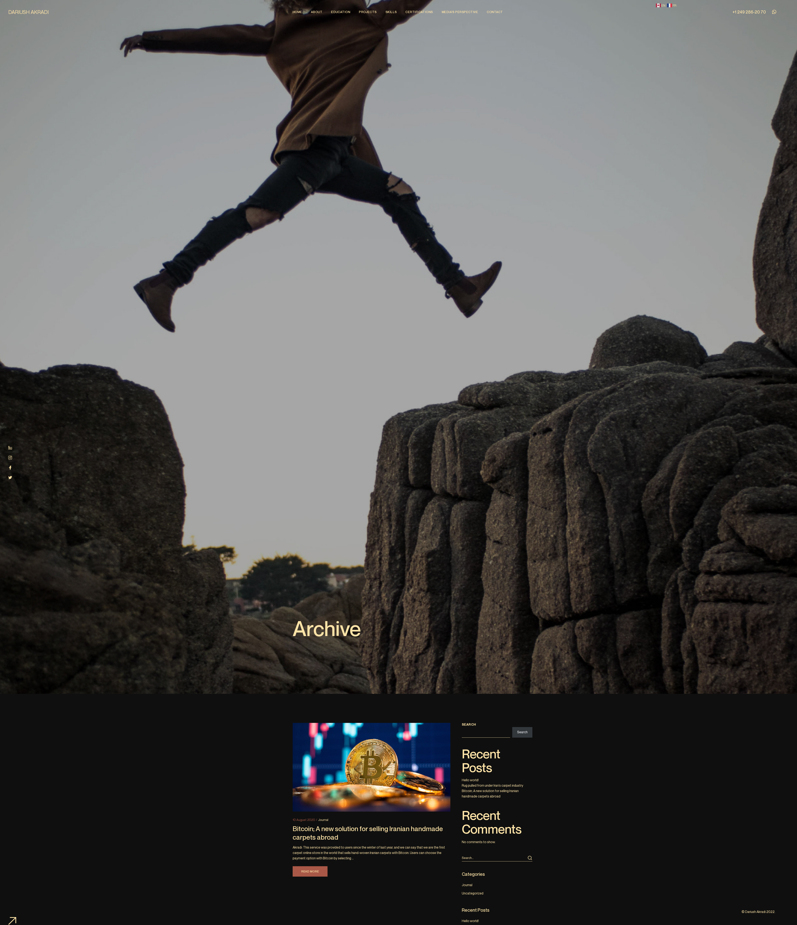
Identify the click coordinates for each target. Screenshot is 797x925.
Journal (323, 820)
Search (469, 724)
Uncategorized (472, 893)
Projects (368, 12)
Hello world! (470, 780)
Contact (495, 12)
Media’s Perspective (460, 12)
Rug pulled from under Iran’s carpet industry (492, 785)
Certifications (419, 12)
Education (340, 12)
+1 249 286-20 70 (749, 12)
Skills (391, 12)
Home (297, 12)
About (316, 12)
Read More (310, 871)
